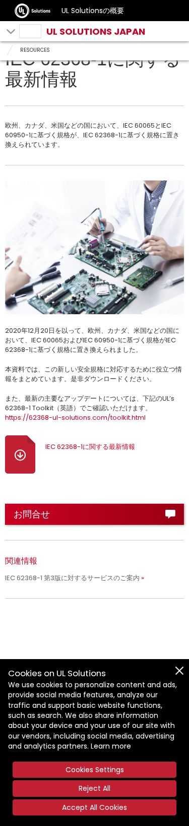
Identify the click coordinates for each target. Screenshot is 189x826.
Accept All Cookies (94, 807)
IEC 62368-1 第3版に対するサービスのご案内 (72, 578)
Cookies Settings (95, 770)
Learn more (111, 746)
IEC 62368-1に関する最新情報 (90, 446)
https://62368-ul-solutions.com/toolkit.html (75, 417)
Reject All (94, 788)
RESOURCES (35, 50)
